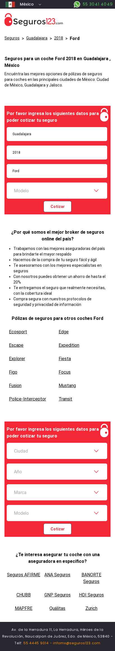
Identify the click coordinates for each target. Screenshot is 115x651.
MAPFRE (23, 608)
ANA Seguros (57, 574)
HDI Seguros (91, 595)
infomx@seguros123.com (76, 643)
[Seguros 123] (57, 19)
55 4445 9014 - (38, 643)
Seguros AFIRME (23, 574)
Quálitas (57, 608)
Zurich (91, 608)
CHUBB (23, 595)
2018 (58, 38)
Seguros (12, 38)
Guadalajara (36, 38)
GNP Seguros (57, 595)
